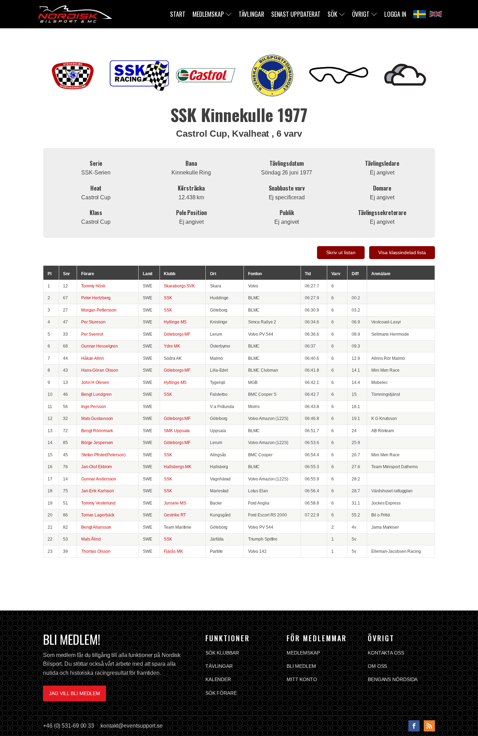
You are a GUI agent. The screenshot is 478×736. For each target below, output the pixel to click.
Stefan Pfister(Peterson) (103, 454)
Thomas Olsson (96, 551)
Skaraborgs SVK (179, 286)
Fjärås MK (173, 551)
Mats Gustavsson (97, 418)
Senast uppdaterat (296, 14)
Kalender (218, 679)
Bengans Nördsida (392, 679)
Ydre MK (172, 346)
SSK (168, 297)
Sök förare (221, 693)
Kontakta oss (386, 653)
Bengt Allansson (96, 527)
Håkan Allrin (92, 358)
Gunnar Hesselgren (99, 346)
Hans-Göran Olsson (99, 370)
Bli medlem (301, 666)
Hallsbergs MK (177, 466)
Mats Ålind (91, 539)
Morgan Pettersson (99, 310)
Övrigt (361, 14)
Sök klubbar (222, 653)
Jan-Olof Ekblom (96, 466)
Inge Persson (93, 406)
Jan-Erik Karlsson (97, 490)
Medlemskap (208, 14)
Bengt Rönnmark (97, 430)
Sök (332, 14)
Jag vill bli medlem (74, 693)
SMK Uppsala (177, 430)
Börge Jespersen (97, 442)
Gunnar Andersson (98, 479)
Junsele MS (175, 503)
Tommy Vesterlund (98, 503)
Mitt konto (302, 679)
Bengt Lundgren (96, 394)
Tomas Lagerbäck (98, 515)
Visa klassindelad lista (402, 252)
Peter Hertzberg (96, 297)
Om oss (377, 666)
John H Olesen (95, 382)
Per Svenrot (92, 334)
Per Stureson (93, 322)
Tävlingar (251, 14)
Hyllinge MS (175, 322)
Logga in (395, 14)
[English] (435, 14)
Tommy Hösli (93, 286)
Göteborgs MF (177, 334)
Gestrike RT (175, 515)
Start (177, 14)
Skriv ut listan (341, 252)
